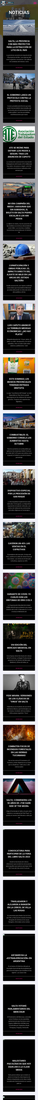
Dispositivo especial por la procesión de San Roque (19, 493)
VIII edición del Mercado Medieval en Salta (19, 648)
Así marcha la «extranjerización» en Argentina (19, 958)
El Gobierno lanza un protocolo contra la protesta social (19, 98)
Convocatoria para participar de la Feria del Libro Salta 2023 (19, 854)
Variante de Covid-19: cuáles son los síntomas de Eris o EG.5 (19, 597)
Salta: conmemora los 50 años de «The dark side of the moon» (19, 803)
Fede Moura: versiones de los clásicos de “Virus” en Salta (19, 698)
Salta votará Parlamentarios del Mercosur (19, 1009)
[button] (35, 3)
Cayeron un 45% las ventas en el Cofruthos (19, 546)
